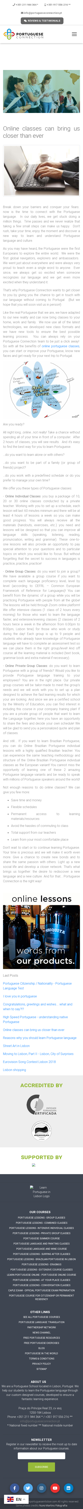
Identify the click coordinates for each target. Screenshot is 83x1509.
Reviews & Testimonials (44, 20)
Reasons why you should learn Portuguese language (40, 1038)
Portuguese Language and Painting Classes (41, 1243)
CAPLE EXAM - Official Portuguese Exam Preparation (41, 1290)
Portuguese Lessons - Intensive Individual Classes (41, 1228)
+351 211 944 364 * (26, 4)
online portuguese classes (59, 346)
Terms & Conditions (41, 1358)
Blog (41, 1348)
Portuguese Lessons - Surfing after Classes (41, 1254)
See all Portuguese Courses (41, 1316)
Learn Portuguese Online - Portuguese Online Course (41, 1274)
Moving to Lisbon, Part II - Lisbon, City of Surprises (38, 1054)
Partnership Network (41, 1327)
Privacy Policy (41, 1363)
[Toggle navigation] (74, 34)
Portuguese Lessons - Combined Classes (41, 1222)
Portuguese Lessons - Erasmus (41, 1264)
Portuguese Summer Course (41, 1238)
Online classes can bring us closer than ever (33, 1030)
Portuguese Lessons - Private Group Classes (41, 1233)
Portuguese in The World (41, 1353)
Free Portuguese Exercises (41, 1342)
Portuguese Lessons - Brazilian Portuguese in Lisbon (41, 1259)
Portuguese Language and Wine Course (41, 1248)
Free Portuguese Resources (41, 1337)
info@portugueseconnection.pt (42, 12)
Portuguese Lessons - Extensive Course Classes (41, 1269)
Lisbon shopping (14, 1070)
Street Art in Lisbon (16, 1046)
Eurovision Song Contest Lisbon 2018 (29, 1062)
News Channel (42, 1332)
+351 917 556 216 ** (58, 4)
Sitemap (41, 1368)
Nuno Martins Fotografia (53, 1505)
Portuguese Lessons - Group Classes (41, 1217)
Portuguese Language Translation (41, 1322)
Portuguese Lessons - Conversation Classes (41, 1285)
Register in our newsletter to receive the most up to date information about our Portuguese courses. (41, 1446)
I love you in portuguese (20, 996)
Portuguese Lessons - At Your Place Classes (41, 1279)
